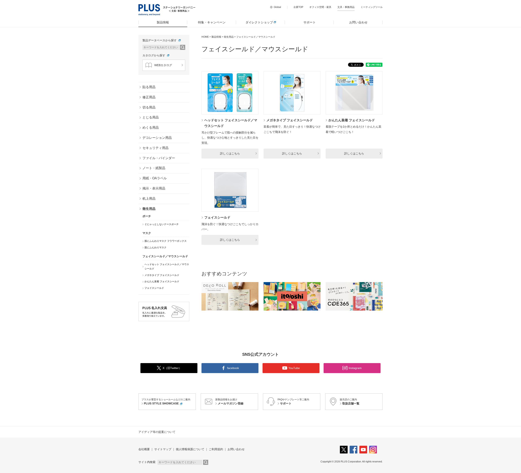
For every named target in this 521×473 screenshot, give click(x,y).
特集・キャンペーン (211, 22)
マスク (146, 233)
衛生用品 (229, 36)
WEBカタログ (163, 65)
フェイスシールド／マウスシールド (165, 256)
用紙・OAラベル (154, 178)
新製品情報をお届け (229, 401)
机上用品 (148, 198)
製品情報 (163, 22)
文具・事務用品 (346, 7)
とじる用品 (150, 117)
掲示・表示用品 (153, 188)
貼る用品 (148, 87)
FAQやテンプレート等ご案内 (293, 401)
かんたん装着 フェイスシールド (351, 120)
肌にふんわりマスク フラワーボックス (165, 241)
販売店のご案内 (349, 401)
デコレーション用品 (157, 137)
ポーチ (146, 216)
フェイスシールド (217, 217)
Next (379, 296)
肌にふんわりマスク (155, 247)
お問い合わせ (358, 22)
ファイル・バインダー (158, 158)
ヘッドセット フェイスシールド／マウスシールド (166, 266)
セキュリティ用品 (155, 148)
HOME (205, 36)
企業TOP (298, 7)
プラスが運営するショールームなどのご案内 (165, 401)
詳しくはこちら (230, 153)
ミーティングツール (372, 7)
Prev (205, 296)
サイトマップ (162, 449)
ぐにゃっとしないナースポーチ (161, 224)
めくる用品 (150, 127)
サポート (309, 22)
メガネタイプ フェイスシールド (289, 120)
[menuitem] (162, 22)
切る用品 (148, 107)
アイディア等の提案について (156, 432)
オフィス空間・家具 (320, 7)
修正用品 (148, 97)
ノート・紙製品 (153, 168)
